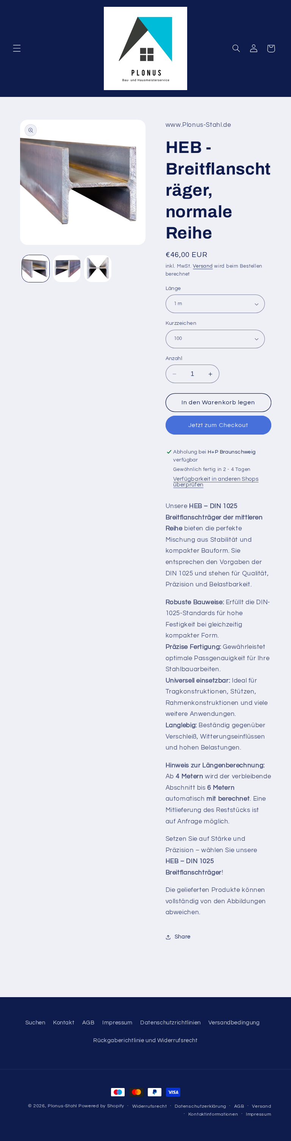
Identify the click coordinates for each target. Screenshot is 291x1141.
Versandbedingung (234, 1023)
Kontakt (63, 1023)
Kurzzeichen (181, 323)
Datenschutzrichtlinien (170, 1023)
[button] (16, 48)
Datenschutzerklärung (200, 1106)
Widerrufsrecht (149, 1106)
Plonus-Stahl (62, 1106)
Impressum (117, 1023)
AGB (88, 1023)
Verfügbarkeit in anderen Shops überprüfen (215, 482)
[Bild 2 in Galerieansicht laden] (66, 268)
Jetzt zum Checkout (218, 425)
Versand (203, 266)
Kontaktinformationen (213, 1114)
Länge (173, 288)
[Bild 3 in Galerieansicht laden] (97, 268)
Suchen (35, 1023)
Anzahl (174, 358)
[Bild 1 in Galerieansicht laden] (35, 268)
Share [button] (183, 937)
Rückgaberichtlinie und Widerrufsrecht (145, 1040)
